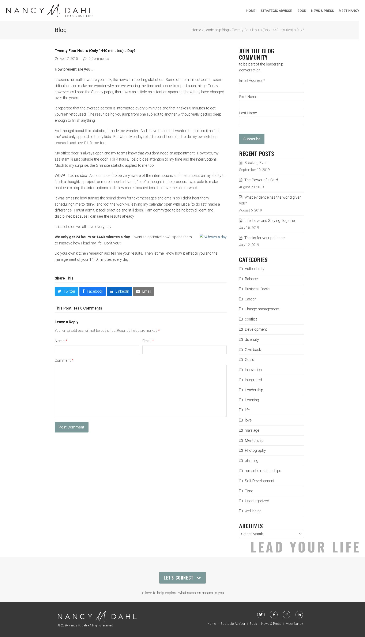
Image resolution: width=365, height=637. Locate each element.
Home (196, 30)
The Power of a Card (261, 180)
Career (250, 299)
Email (148, 341)
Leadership (254, 390)
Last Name (248, 113)
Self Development (259, 481)
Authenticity (254, 268)
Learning (252, 400)
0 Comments (99, 59)
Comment (64, 360)
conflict (251, 319)
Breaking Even (255, 162)
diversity (252, 339)
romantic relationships (263, 470)
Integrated (253, 380)
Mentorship (254, 440)
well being (253, 511)
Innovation (253, 369)
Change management (262, 309)
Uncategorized (257, 501)
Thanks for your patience (264, 238)
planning (251, 460)
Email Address (252, 80)
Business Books (258, 289)
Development (256, 329)
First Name (248, 96)
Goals (249, 359)
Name (61, 341)
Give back (253, 349)
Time (249, 491)
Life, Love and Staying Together (270, 220)
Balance (251, 279)
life (247, 410)
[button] (66, 291)
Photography (255, 450)
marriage (252, 430)
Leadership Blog (216, 30)
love (248, 420)
